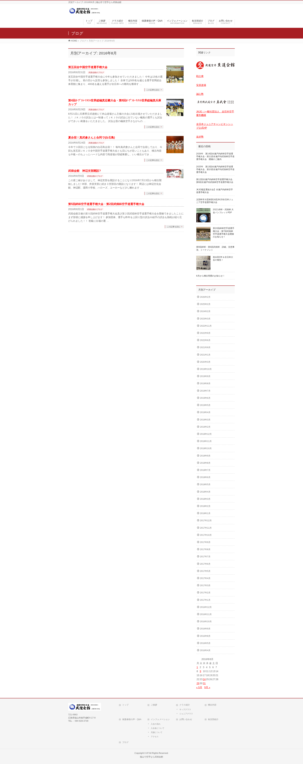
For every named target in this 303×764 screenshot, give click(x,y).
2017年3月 (205, 585)
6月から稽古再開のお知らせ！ (210, 276)
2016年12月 (206, 607)
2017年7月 (205, 556)
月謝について (156, 732)
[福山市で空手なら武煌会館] (84, 13)
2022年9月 (205, 333)
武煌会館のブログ (96, 72)
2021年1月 (205, 355)
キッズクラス (185, 709)
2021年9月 (205, 347)
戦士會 (200, 76)
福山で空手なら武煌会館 (151, 757)
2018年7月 (205, 470)
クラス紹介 (184, 705)
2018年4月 (205, 492)
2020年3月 (205, 362)
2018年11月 (206, 441)
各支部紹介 (213, 719)
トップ (125, 705)
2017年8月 (205, 549)
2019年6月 (205, 398)
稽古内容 (212, 705)
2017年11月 (206, 528)
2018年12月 (206, 434)
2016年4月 (205, 650)
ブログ (125, 742)
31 (204, 683)
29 (198, 683)
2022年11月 (206, 326)
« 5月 (199, 687)
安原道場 (201, 85)
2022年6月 (205, 340)
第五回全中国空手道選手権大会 (87, 67)
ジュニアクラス (186, 714)
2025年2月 (205, 304)
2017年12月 (206, 520)
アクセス (155, 736)
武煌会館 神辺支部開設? (84, 170)
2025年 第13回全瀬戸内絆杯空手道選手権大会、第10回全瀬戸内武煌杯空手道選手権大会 (215, 169)
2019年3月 (205, 419)
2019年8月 (205, 383)
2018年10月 (206, 448)
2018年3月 (205, 499)
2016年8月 (205, 636)
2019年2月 (205, 427)
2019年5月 (205, 405)
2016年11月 (206, 614)
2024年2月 (205, 311)
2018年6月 (205, 477)
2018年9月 (205, 456)
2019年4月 (205, 412)
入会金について (157, 728)
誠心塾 (200, 94)
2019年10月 (206, 369)
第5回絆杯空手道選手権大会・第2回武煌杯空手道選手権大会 (106, 204)
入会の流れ (155, 724)
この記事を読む (153, 90)
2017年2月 (205, 592)
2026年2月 (205, 297)
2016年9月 (205, 628)
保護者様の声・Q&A (131, 719)
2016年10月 (206, 621)
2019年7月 (205, 391)
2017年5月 (205, 571)
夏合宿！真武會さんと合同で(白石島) (91, 137)
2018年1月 (205, 513)
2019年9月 (205, 376)
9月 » (207, 687)
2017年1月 (205, 600)
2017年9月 (205, 542)
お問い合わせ (185, 719)
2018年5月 (205, 484)
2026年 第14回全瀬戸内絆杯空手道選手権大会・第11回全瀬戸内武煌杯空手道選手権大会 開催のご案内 (215, 156)
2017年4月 (205, 578)
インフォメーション (160, 719)
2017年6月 (205, 564)
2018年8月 (205, 463)
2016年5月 (205, 643)
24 (204, 679)
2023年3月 (205, 319)
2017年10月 (206, 535)
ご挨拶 (154, 705)
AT (147, 753)
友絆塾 (200, 136)
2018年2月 (205, 506)
